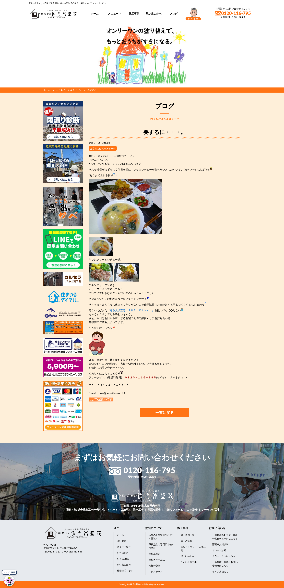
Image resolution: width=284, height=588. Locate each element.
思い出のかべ (154, 13)
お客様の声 (123, 552)
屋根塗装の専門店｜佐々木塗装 (161, 546)
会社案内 (121, 540)
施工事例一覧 (187, 535)
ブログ (174, 13)
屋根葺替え (154, 553)
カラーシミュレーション (225, 556)
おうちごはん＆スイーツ (102, 148)
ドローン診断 (219, 550)
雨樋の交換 (154, 565)
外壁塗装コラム (125, 570)
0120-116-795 (236, 13)
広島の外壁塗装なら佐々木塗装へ (161, 536)
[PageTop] (273, 584)
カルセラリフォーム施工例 (193, 548)
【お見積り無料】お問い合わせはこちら (225, 563)
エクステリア (156, 571)
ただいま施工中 (189, 562)
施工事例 (134, 13)
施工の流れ (186, 540)
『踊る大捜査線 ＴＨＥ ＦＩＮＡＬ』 (130, 310)
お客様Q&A (123, 558)
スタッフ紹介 (124, 546)
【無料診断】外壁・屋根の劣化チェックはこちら (225, 536)
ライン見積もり (220, 571)
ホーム (95, 13)
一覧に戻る (164, 412)
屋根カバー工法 (157, 559)
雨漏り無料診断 (220, 544)
